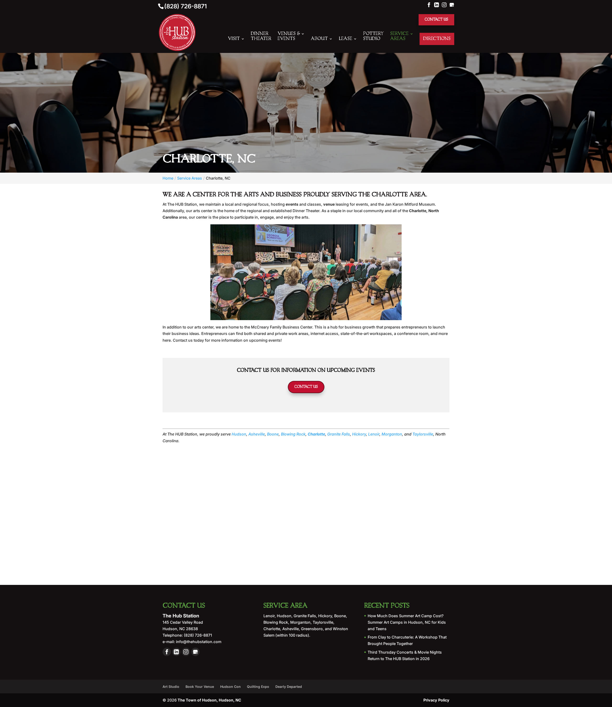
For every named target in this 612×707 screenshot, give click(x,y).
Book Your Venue (200, 686)
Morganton (392, 434)
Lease (345, 38)
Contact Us (436, 20)
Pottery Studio (373, 36)
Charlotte (316, 434)
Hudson (239, 434)
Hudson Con (230, 686)
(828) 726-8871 (185, 6)
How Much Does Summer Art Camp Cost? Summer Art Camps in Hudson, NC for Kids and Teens (407, 622)
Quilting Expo (258, 686)
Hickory (359, 434)
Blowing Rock (293, 434)
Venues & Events (289, 36)
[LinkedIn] (436, 4)
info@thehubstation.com (198, 641)
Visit (234, 38)
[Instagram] (444, 4)
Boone (273, 434)
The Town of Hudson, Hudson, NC (209, 700)
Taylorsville (422, 434)
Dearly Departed (288, 686)
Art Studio (171, 686)
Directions (437, 38)
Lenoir (373, 434)
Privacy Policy (436, 700)
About (319, 38)
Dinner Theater (261, 36)
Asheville (256, 434)
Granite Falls (338, 434)
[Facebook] (428, 4)
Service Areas (399, 36)
